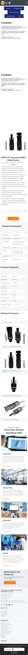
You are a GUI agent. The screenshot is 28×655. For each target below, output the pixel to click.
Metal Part (3, 635)
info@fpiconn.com (7, 597)
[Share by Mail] (24, 211)
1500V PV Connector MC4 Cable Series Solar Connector (11, 371)
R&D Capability (4, 612)
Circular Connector (4, 626)
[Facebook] (4, 605)
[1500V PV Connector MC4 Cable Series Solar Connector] (14, 359)
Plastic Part (3, 637)
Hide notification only (18, 649)
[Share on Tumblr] (14, 211)
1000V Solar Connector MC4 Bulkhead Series (11, 395)
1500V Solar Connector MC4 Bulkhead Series (11, 346)
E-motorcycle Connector (5, 628)
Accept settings (8, 649)
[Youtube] (9, 605)
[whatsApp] (2, 605)
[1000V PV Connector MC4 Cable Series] (14, 408)
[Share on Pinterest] (8, 211)
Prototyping (3, 643)
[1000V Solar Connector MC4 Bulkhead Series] (14, 384)
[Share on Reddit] (21, 211)
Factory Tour (3, 615)
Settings (14, 652)
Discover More (6, 466)
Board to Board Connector (6, 631)
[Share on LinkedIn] (11, 211)
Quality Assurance (4, 613)
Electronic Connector (5, 634)
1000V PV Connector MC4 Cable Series (10, 419)
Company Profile (4, 610)
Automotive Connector (5, 623)
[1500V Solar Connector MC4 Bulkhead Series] (14, 335)
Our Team (3, 616)
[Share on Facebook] (1, 211)
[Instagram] (12, 605)
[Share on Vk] (18, 211)
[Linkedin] (7, 605)
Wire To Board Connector (6, 632)
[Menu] (26, 3)
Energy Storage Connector (6, 624)
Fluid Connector (4, 629)
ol (9, 167)
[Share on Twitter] (5, 211)
